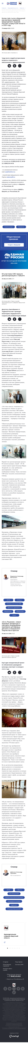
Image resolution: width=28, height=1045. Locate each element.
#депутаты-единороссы (14, 607)
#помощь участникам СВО (14, 603)
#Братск (20, 889)
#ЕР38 (8, 600)
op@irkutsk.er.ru (10, 172)
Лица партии (18, 962)
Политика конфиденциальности (14, 1024)
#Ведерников (7, 611)
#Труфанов (21, 226)
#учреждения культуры (14, 901)
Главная (4, 8)
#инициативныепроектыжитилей (14, 897)
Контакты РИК (19, 964)
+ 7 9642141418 (14, 976)
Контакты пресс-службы (7, 969)
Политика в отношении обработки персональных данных (14, 1026)
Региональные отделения (7, 965)
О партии (5, 962)
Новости (22, 8)
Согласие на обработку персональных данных (14, 1028)
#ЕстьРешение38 (14, 893)
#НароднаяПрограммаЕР (14, 909)
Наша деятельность (13, 8)
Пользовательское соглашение (14, 1023)
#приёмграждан (8, 226)
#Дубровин (14, 905)
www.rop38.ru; (11, 177)
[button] (7, 948)
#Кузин (14, 615)
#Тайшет (19, 600)
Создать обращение (14, 245)
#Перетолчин (20, 611)
